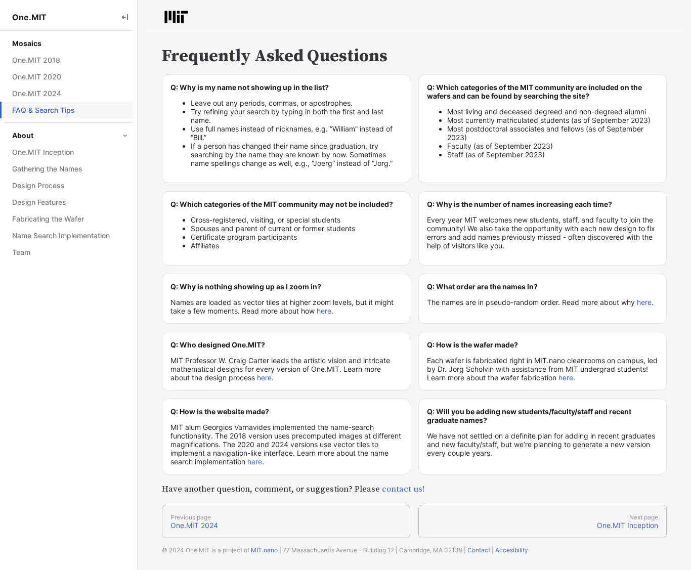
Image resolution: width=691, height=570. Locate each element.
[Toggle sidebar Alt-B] (125, 17)
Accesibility (511, 550)
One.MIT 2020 (36, 76)
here (324, 310)
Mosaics (26, 43)
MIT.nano (264, 550)
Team (21, 252)
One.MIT (29, 17)
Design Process (38, 185)
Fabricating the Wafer (48, 218)
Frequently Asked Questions (274, 56)
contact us (402, 489)
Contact (478, 550)
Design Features (39, 202)
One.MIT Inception (43, 152)
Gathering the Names (47, 168)
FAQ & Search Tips (43, 110)
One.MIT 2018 (36, 60)
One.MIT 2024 (36, 93)
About (22, 135)
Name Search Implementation (61, 235)
